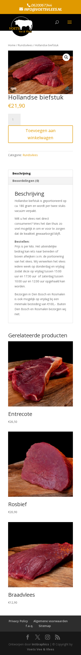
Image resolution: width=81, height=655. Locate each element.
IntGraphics (40, 644)
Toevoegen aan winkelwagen (41, 134)
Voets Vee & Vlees (40, 649)
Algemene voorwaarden (50, 621)
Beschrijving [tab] (21, 173)
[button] (66, 57)
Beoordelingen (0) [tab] (25, 181)
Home (12, 45)
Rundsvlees (25, 45)
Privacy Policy (18, 621)
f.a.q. (29, 626)
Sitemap (45, 626)
